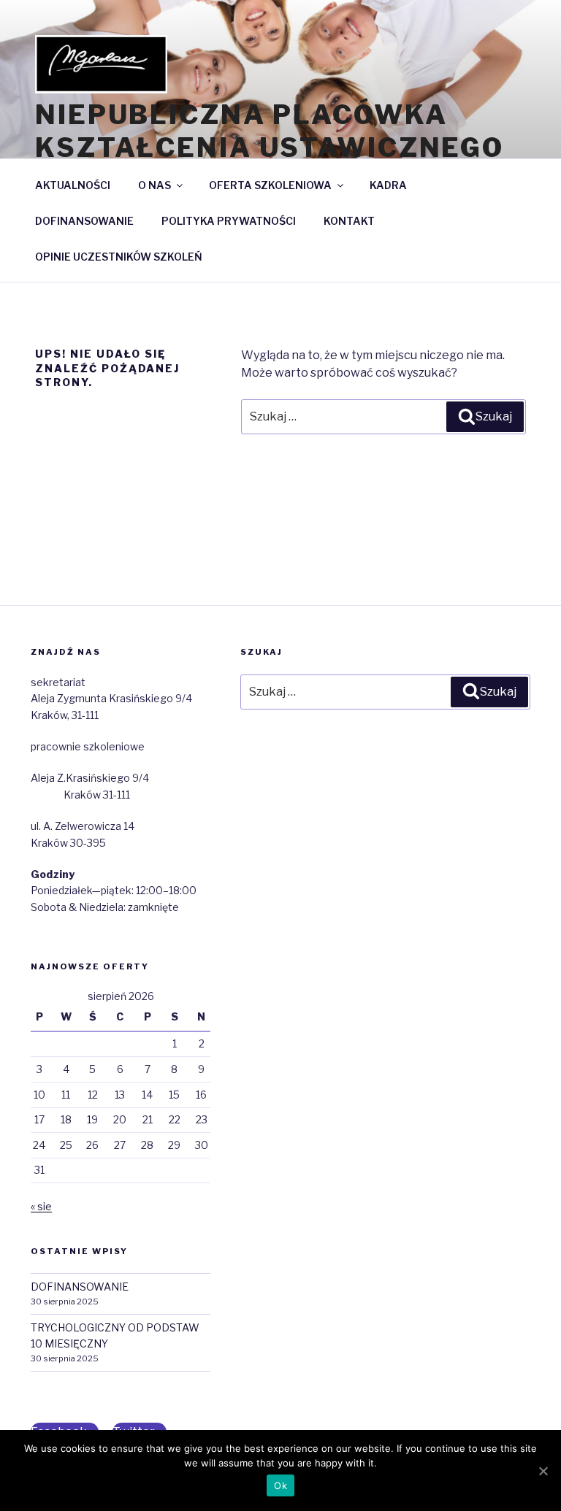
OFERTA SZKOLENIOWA (270, 185)
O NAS (154, 185)
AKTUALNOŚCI (72, 185)
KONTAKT (349, 221)
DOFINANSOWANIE (84, 221)
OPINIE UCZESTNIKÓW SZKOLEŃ (118, 256)
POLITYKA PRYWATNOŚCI (228, 221)
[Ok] (542, 1471)
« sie (41, 1206)
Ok (280, 1485)
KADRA (388, 185)
